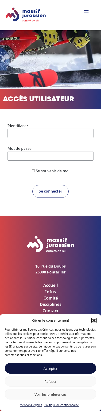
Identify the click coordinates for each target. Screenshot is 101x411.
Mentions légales (31, 405)
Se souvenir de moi (52, 171)
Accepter (50, 368)
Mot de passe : (20, 148)
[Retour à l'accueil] (26, 14)
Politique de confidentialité (61, 405)
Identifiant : (18, 125)
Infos (50, 292)
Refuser (50, 381)
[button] (94, 320)
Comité (50, 298)
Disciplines (51, 305)
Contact (50, 311)
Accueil (50, 286)
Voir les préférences (50, 394)
